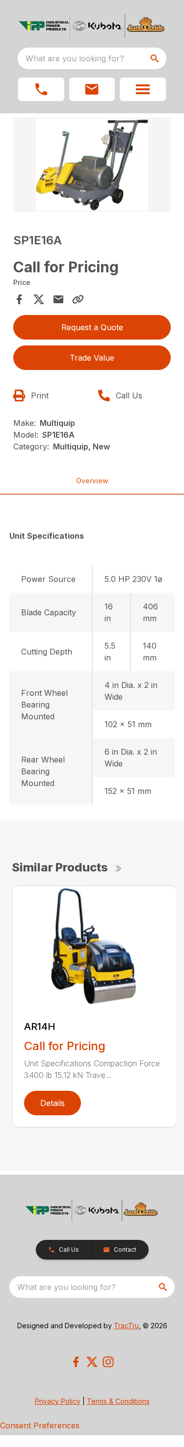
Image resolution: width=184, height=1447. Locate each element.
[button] (41, 89)
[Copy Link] (78, 299)
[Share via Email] (58, 299)
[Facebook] (76, 1362)
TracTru (126, 1325)
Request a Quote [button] (92, 327)
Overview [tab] (92, 480)
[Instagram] (108, 1362)
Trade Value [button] (92, 358)
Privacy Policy (57, 1401)
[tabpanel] (92, 166)
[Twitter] (92, 1362)
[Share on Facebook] (19, 299)
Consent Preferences (39, 1425)
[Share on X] (39, 299)
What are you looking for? (75, 58)
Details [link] (52, 1103)
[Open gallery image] (92, 164)
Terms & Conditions (118, 1401)
